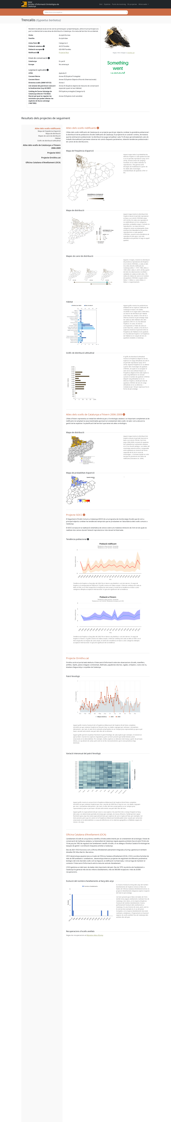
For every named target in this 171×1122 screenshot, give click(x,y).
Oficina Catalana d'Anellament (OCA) (43, 162)
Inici (100, 4)
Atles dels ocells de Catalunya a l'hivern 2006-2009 (42, 146)
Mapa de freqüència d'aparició (49, 131)
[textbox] (85, 12)
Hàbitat (58, 138)
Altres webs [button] (143, 4)
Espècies (107, 4)
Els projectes (132, 4)
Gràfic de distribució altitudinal (49, 141)
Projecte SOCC (54, 152)
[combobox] (85, 12)
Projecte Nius (64, 52)
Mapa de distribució (53, 133)
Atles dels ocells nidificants (48, 128)
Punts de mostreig (119, 4)
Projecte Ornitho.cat (51, 157)
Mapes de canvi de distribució (49, 136)
